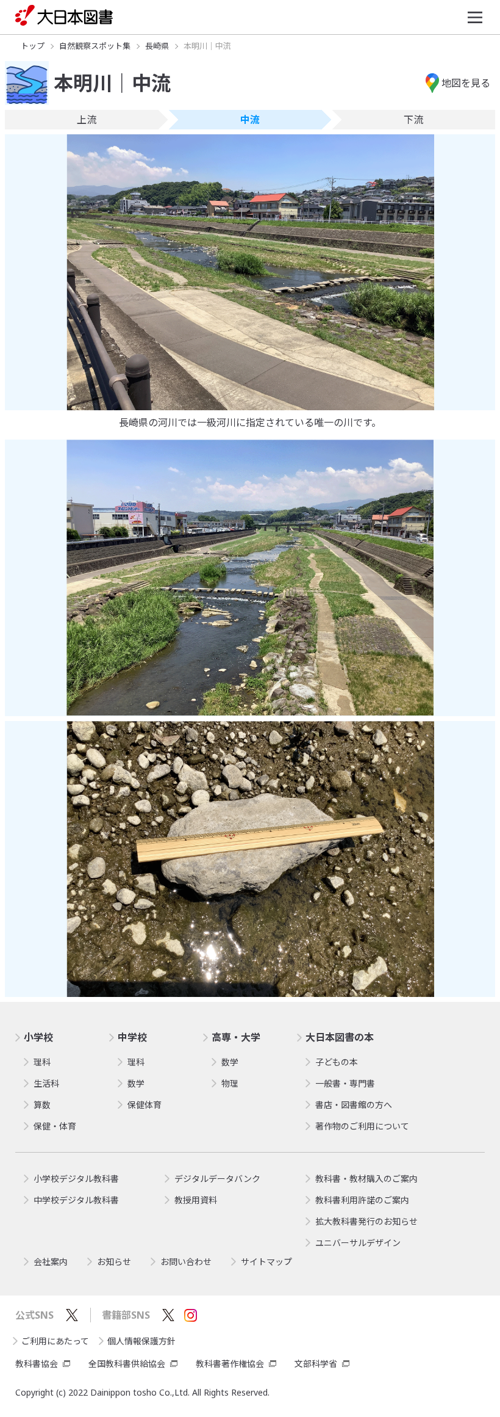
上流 (86, 119)
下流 (413, 119)
